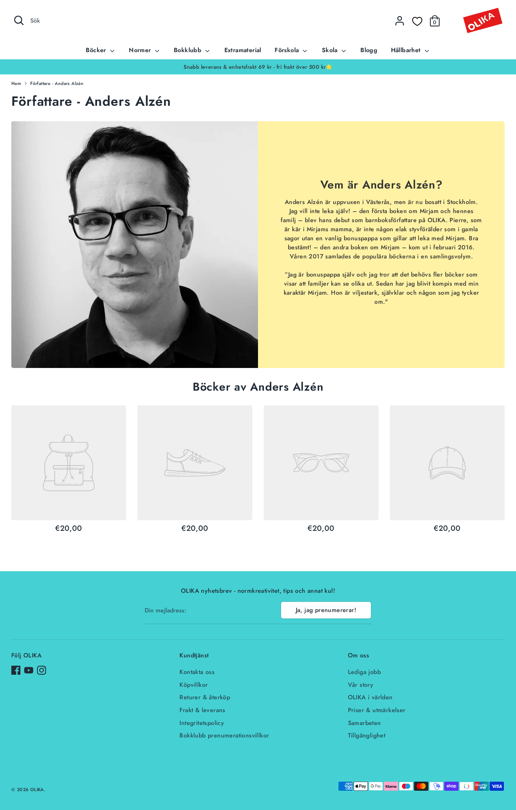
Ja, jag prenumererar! (326, 610)
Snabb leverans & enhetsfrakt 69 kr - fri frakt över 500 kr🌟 (258, 67)
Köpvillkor (193, 684)
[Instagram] (41, 670)
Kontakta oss (197, 672)
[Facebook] (15, 670)
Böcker (97, 50)
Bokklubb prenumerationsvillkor (224, 735)
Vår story (361, 684)
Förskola (288, 50)
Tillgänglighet (367, 735)
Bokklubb (189, 50)
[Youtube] (28, 670)
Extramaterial (242, 50)
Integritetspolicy (201, 723)
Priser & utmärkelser (377, 710)
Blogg (368, 50)
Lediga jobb (364, 672)
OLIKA (37, 789)
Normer (141, 50)
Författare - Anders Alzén (56, 83)
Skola (331, 50)
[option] (258, 66)
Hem (16, 83)
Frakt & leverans (202, 710)
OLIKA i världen (370, 697)
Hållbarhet (407, 50)
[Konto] (399, 20)
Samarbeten (364, 723)
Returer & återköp (204, 697)
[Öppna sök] (18, 20)
